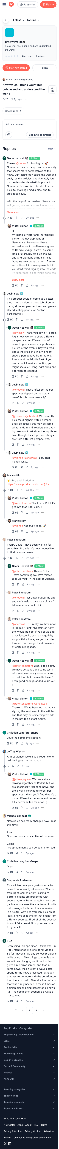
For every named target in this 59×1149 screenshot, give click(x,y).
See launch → (13, 111)
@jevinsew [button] (18, 332)
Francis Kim (14, 475)
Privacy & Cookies (13, 1131)
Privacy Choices (33, 1131)
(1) (11, 490)
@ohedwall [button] (18, 389)
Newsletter (9, 1124)
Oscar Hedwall (15, 158)
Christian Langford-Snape (22, 732)
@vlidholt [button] (17, 457)
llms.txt (7, 1137)
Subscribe (29, 4)
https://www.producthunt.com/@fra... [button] (29, 484)
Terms (44, 1124)
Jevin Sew (13, 293)
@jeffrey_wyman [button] (21, 779)
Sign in (50, 4)
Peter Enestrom (16, 539)
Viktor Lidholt (20, 225)
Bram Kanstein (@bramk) (19, 79)
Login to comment (40, 134)
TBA (9, 940)
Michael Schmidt (17, 815)
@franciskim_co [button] (21, 503)
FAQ (36, 1124)
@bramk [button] (21, 163)
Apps (20, 1124)
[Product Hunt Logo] (11, 4)
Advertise (49, 1131)
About (28, 1124)
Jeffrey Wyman (16, 751)
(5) (16, 285)
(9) (11, 217)
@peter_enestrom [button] (22, 571)
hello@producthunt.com (38, 1137)
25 (6, 99)
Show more (13, 212)
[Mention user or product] (8, 134)
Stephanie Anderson (19, 880)
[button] (25, 99)
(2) (16, 376)
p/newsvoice (14, 41)
